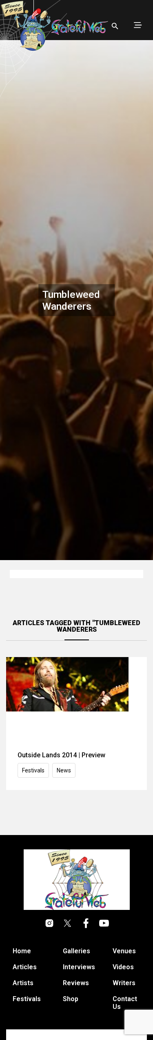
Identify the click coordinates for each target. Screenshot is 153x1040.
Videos (123, 967)
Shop (70, 999)
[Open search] (115, 26)
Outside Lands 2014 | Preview (61, 755)
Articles (25, 967)
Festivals (33, 770)
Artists (23, 983)
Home (22, 951)
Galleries (76, 951)
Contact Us (125, 1003)
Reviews (76, 983)
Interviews (79, 967)
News (64, 770)
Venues (124, 951)
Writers (124, 983)
